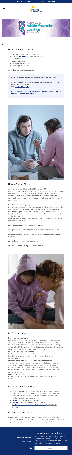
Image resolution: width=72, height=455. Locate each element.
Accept (51, 448)
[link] (36, 9)
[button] (7, 9)
